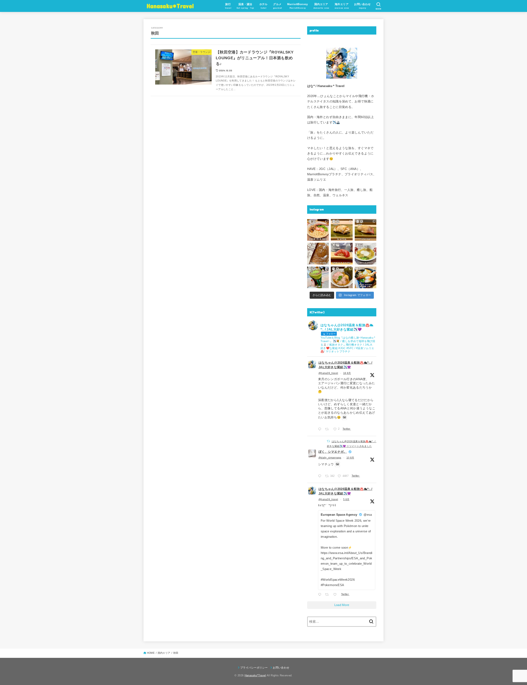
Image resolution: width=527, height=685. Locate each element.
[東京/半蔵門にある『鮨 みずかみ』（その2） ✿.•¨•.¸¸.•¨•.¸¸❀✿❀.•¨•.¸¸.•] (341, 230)
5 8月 (346, 499)
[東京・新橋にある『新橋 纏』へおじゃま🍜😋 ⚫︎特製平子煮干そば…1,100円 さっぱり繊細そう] (341, 277)
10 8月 (350, 457)
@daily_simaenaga (329, 457)
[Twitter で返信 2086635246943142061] (320, 476)
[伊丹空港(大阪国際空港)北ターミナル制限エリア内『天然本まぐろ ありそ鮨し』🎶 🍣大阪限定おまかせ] (341, 253)
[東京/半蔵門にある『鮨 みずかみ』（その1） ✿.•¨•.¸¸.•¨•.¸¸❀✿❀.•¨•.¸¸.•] (365, 230)
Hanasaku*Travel (170, 5)
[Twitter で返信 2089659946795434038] (320, 429)
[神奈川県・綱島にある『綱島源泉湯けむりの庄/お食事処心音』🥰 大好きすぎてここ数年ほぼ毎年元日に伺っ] (365, 277)
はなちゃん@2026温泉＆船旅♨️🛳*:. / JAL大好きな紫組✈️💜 (345, 365)
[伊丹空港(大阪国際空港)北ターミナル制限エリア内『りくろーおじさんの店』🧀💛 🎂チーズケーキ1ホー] (318, 253)
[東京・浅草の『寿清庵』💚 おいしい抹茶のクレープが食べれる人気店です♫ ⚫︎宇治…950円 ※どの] (318, 277)
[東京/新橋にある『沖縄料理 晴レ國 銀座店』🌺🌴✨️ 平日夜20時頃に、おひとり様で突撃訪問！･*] (318, 230)
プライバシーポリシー (254, 667)
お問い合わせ (281, 667)
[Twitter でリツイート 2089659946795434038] (328, 429)
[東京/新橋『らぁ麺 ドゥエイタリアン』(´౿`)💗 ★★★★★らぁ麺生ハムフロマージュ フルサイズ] (365, 253)
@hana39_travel (328, 373)
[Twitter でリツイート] (328, 441)
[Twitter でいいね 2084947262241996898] (336, 595)
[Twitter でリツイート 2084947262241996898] (328, 595)
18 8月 (347, 373)
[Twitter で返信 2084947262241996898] (320, 595)
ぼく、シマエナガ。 (332, 451)
